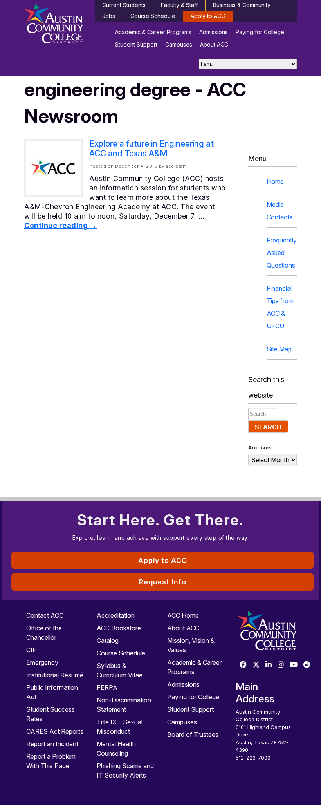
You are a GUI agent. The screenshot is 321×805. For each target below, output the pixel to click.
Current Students (124, 5)
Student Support (136, 44)
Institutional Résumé (54, 675)
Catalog (108, 640)
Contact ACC (44, 615)
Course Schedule (152, 16)
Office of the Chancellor (44, 632)
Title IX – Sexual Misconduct (119, 726)
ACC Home (183, 615)
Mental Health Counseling (116, 748)
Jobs (108, 16)
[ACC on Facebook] (243, 665)
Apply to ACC (208, 16)
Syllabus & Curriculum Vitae (119, 670)
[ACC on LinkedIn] (268, 665)
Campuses (178, 44)
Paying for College (260, 32)
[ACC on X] (256, 665)
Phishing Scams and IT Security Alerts (125, 770)
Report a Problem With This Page (51, 761)
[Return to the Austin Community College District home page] (54, 25)
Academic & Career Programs (153, 32)
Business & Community (242, 5)
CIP (31, 650)
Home (275, 181)
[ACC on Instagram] (281, 665)
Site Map (279, 349)
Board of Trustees (192, 734)
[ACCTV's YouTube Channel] (293, 665)
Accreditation (116, 615)
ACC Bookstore (119, 628)
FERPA (107, 687)
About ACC (214, 44)
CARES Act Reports (54, 731)
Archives (260, 447)
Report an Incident (52, 744)
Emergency (42, 662)
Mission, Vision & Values (191, 645)
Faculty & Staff (179, 5)
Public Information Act (52, 692)
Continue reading (60, 225)
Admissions (213, 32)
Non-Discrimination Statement (124, 704)
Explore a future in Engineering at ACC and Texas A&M (151, 148)
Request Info (162, 582)
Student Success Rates (50, 714)
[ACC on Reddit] (306, 665)
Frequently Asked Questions (282, 252)
